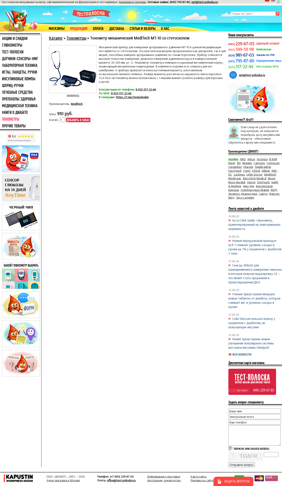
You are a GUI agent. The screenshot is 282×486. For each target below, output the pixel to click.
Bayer (231, 163)
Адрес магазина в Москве (63, 480)
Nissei (271, 178)
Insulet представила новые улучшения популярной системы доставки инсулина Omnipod (251, 343)
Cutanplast (235, 167)
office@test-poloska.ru (121, 480)
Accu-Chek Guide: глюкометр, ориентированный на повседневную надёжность (254, 224)
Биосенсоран (264, 186)
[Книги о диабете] (20, 113)
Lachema (239, 174)
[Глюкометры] (20, 45)
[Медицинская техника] (20, 106)
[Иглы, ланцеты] (20, 72)
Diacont (248, 167)
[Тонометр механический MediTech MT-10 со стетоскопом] (73, 91)
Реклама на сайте (201, 480)
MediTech (77, 104)
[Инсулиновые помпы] (20, 79)
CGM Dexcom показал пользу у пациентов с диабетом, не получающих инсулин (251, 322)
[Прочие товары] (20, 126)
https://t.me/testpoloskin (132, 97)
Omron (251, 182)
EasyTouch (235, 171)
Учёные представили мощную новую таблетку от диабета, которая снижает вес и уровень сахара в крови (254, 300)
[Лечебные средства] (20, 93)
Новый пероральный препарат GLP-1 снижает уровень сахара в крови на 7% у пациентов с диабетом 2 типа (254, 246)
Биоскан (233, 190)
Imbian (266, 171)
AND (243, 159)
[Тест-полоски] (20, 52)
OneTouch (263, 182)
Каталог (56, 37)
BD (239, 163)
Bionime (247, 163)
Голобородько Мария (255, 190)
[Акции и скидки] (20, 39)
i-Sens (247, 171)
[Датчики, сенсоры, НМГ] (20, 59)
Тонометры (76, 37)
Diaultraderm (263, 167)
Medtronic (234, 178)
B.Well (273, 159)
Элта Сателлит (245, 197)
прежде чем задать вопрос (251, 448)
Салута (263, 194)
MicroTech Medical (254, 178)
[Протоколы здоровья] (20, 99)
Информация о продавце (163, 476)
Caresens (259, 163)
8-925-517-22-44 (146, 89)
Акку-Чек (248, 186)
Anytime (233, 159)
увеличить (73, 95)
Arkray (251, 159)
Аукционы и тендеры (132, 2)
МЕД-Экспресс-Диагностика (253, 192)
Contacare (273, 163)
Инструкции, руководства (164, 480)
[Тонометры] (20, 119)
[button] (233, 481)
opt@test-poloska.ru (204, 2)
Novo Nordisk (237, 182)
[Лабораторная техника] (20, 66)
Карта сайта (198, 476)
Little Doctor (254, 174)
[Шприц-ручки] (20, 86)
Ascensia (262, 159)
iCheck (256, 171)
